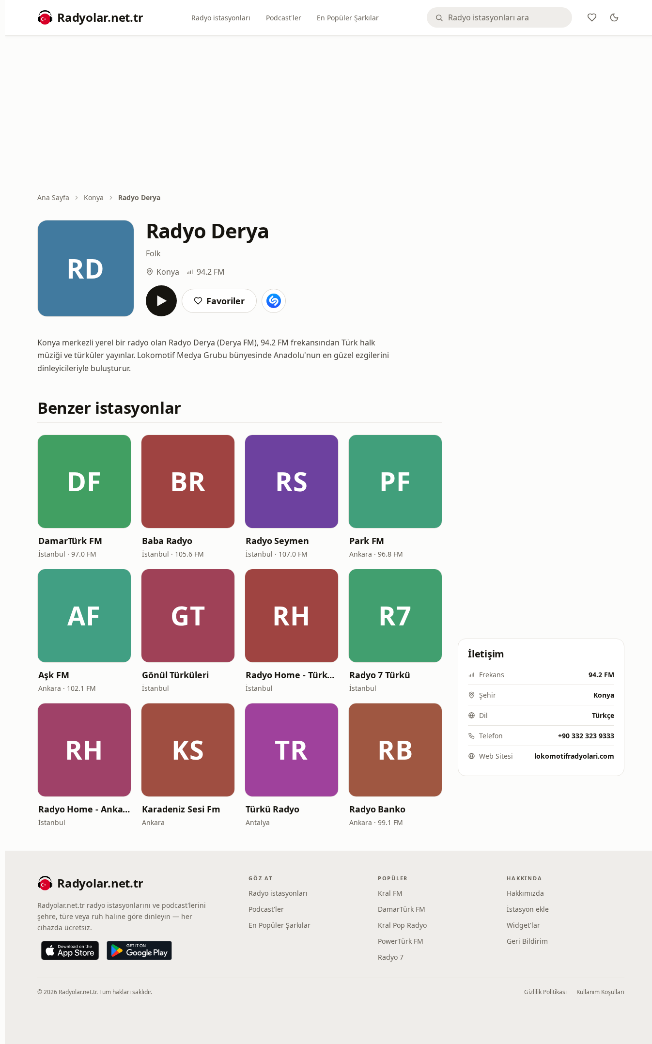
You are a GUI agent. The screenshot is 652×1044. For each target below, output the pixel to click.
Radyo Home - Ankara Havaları (84, 809)
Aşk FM (53, 675)
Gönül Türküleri (175, 675)
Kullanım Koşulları (600, 992)
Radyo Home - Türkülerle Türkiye (292, 675)
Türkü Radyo (272, 809)
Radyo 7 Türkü (379, 675)
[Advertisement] (330, 115)
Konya (94, 197)
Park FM (366, 540)
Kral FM (390, 893)
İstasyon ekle (528, 909)
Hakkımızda (525, 893)
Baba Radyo (167, 540)
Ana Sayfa (53, 197)
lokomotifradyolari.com (574, 756)
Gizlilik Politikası (545, 992)
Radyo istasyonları (220, 17)
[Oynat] (161, 300)
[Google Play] (139, 950)
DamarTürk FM (70, 540)
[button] (84, 482)
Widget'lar (523, 925)
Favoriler (225, 301)
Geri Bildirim (527, 941)
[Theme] (614, 17)
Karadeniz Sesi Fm (181, 809)
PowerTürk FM (400, 941)
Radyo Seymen (277, 540)
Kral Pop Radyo (402, 925)
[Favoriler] (592, 17)
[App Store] (70, 950)
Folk (153, 253)
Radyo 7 (391, 957)
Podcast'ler (283, 17)
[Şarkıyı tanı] (274, 301)
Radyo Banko (377, 809)
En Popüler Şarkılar (348, 17)
